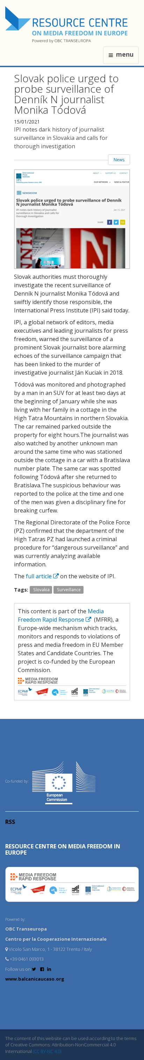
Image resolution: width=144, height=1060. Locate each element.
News (119, 160)
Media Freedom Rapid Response (61, 615)
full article (38, 576)
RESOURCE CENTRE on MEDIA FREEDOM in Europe (62, 849)
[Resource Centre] (67, 24)
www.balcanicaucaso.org (34, 979)
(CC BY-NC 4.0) (47, 1051)
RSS (10, 822)
